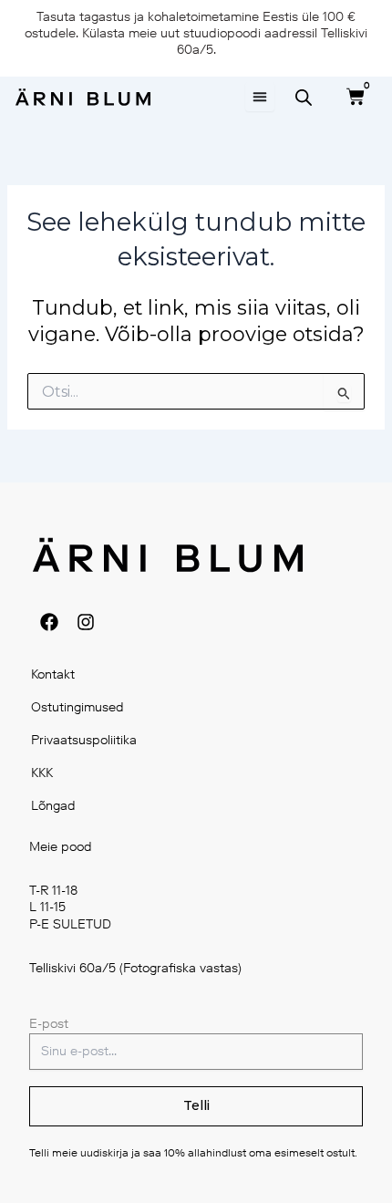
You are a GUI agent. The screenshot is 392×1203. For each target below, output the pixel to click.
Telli (196, 1105)
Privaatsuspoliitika (84, 740)
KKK (42, 773)
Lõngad (53, 806)
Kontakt (53, 674)
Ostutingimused (77, 707)
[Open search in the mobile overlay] (303, 97)
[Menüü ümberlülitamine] (259, 96)
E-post (48, 1024)
